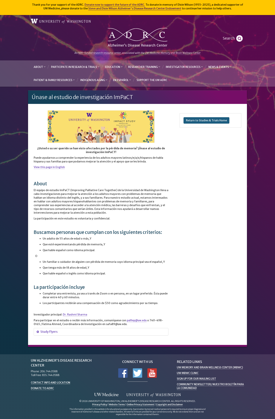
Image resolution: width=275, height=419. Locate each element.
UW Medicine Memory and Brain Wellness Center (173, 53)
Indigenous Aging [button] (93, 80)
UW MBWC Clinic (187, 373)
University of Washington (61, 21)
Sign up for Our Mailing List (196, 378)
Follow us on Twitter (137, 373)
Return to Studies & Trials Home (206, 120)
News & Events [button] (218, 67)
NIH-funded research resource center (99, 53)
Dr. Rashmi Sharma (75, 314)
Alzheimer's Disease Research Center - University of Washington (137, 37)
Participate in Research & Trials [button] (74, 67)
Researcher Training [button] (143, 67)
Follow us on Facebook (123, 373)
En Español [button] (121, 80)
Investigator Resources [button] (183, 67)
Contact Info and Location (50, 382)
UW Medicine (106, 395)
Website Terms (117, 404)
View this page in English (49, 167)
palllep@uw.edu (137, 320)
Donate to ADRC (42, 388)
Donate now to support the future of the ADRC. (115, 4)
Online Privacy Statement (140, 404)
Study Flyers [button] (49, 331)
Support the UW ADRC (152, 80)
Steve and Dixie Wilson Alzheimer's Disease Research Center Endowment (134, 8)
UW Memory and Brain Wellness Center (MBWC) (210, 367)
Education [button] (113, 67)
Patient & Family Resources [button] (53, 80)
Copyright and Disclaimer (169, 404)
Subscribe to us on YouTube (152, 373)
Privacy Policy (99, 404)
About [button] (39, 67)
